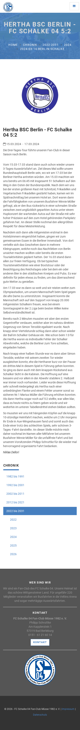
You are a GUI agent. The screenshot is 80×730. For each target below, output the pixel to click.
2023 (11, 528)
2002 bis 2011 (15, 493)
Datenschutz (40, 714)
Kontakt (40, 642)
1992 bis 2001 (15, 485)
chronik (30, 44)
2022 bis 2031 (15, 511)
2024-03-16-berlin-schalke (42, 49)
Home (12, 44)
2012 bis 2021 (15, 502)
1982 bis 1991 (15, 476)
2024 (67, 44)
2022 (11, 519)
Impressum (68, 709)
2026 (11, 554)
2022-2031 (51, 44)
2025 (11, 545)
